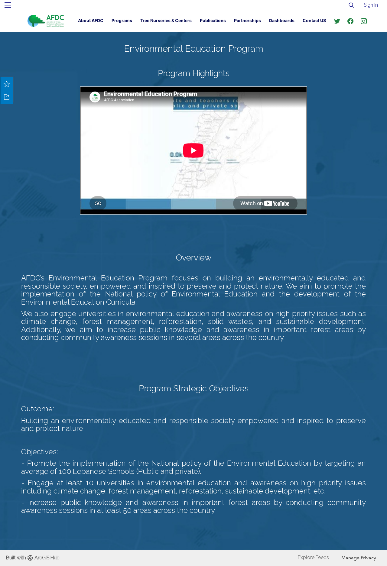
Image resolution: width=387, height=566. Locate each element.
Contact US (314, 20)
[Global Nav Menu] (8, 5)
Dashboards (281, 20)
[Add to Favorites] (6, 83)
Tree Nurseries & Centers (166, 20)
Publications (213, 20)
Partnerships (247, 20)
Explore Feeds (313, 557)
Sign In (371, 5)
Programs (122, 20)
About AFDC (90, 20)
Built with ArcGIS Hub (33, 558)
